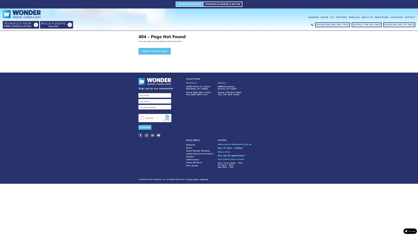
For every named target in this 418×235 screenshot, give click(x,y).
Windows (313, 17)
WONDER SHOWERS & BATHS (222, 4)
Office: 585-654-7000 (198, 92)
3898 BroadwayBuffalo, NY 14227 (227, 88)
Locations (396, 17)
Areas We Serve (194, 162)
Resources (381, 17)
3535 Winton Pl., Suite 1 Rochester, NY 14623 (198, 88)
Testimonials (192, 160)
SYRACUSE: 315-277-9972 (399, 25)
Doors (324, 17)
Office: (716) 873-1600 (229, 92)
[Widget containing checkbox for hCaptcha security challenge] (154, 118)
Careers (190, 157)
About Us (367, 17)
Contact (410, 17)
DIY (332, 17)
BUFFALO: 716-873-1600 (366, 25)
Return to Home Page (154, 51)
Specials (354, 17)
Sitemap (204, 179)
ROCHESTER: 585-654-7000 (332, 25)
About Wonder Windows (198, 151)
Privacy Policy (192, 179)
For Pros (341, 17)
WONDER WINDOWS (189, 4)
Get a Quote (192, 165)
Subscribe (145, 127)
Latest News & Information (199, 154)
